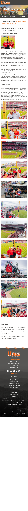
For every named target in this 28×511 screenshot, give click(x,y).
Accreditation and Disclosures (13, 408)
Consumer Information (10, 410)
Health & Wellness (14, 387)
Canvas (14, 378)
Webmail (14, 396)
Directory (19, 410)
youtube (17, 372)
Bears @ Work (14, 376)
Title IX (23, 413)
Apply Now (6, 16)
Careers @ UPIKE (14, 381)
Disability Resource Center (14, 385)
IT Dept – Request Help (14, 389)
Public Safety (14, 392)
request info (23, 16)
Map (20, 411)
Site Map (19, 413)
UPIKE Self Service (14, 394)
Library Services (14, 391)
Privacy (14, 413)
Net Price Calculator (7, 413)
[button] (26, 2)
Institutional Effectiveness (11, 411)
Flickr (19, 372)
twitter (14, 372)
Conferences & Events (14, 383)
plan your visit (14, 16)
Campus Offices (14, 380)
